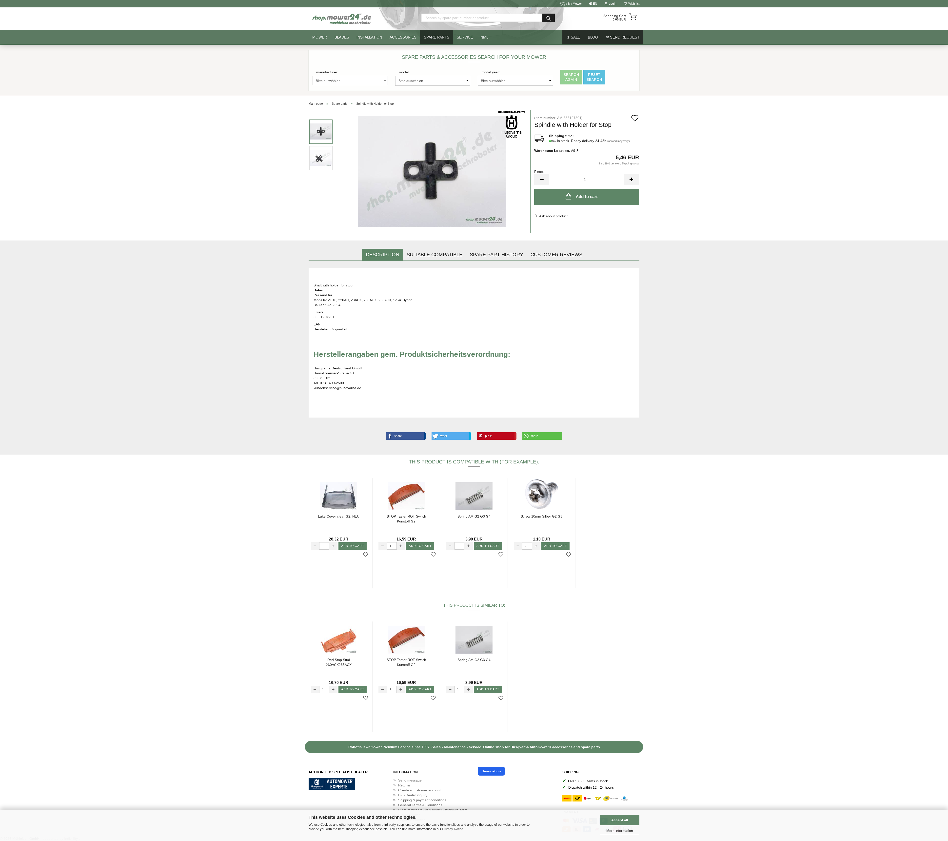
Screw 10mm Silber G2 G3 (541, 516)
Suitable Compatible (434, 254)
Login (611, 3)
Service (465, 37)
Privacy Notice (452, 829)
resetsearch (594, 77)
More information (619, 831)
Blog (593, 37)
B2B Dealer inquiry (412, 795)
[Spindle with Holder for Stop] (432, 171)
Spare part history (496, 254)
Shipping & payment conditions (422, 800)
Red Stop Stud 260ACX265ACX (339, 662)
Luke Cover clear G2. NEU (338, 516)
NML (484, 37)
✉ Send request (622, 37)
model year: (490, 72)
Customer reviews (556, 254)
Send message (410, 780)
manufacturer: (327, 72)
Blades (342, 37)
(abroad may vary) (618, 141)
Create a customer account (419, 790)
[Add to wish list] (366, 555)
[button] (405, 436)
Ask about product (553, 216)
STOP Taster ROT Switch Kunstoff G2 (406, 518)
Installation (369, 37)
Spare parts (436, 37)
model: (404, 72)
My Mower (575, 3)
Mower (319, 37)
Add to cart (587, 196)
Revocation (491, 771)
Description (382, 254)
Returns (404, 785)
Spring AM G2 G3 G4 (474, 516)
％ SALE (573, 37)
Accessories (403, 37)
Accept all (619, 820)
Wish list (633, 3)
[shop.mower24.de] (342, 18)
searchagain (571, 77)
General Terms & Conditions (420, 805)
